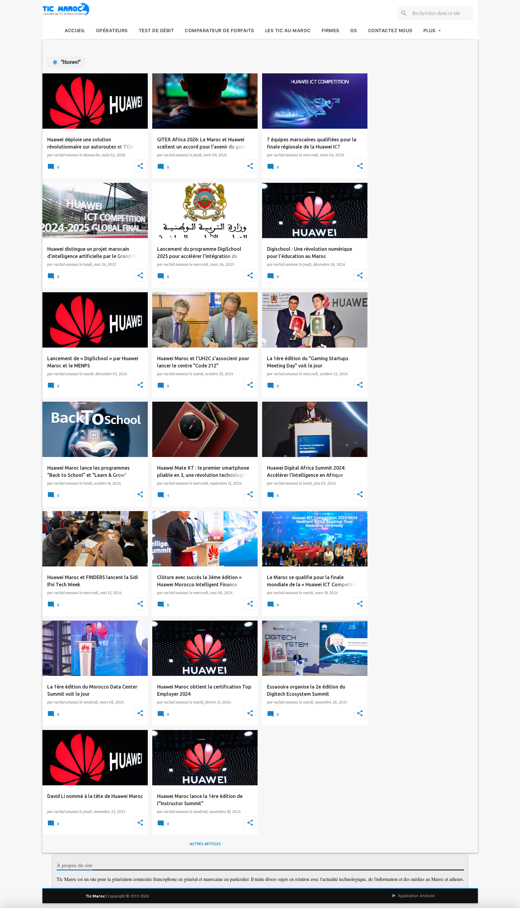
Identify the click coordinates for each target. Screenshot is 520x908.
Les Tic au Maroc (288, 30)
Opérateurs (112, 30)
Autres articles (205, 844)
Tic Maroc (95, 896)
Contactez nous (390, 30)
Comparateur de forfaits (219, 30)
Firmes (330, 30)
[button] (140, 166)
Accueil (75, 30)
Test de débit (156, 30)
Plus (429, 30)
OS (353, 30)
